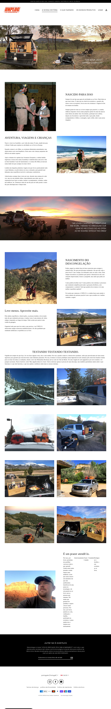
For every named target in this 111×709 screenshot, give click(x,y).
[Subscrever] (71, 658)
